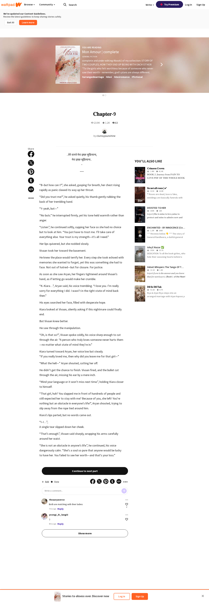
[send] (124, 490)
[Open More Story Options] (31, 198)
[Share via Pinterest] (31, 171)
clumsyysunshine (105, 135)
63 (116, 122)
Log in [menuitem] (188, 4)
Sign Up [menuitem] (200, 4)
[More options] (126, 500)
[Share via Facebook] (31, 154)
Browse (28, 4)
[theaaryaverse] (44, 501)
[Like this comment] (126, 504)
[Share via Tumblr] (31, 180)
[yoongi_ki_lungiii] (44, 516)
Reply (60, 508)
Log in (121, 596)
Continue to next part (85, 471)
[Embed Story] (31, 189)
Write (149, 4)
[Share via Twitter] (31, 163)
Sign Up (140, 596)
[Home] (11, 4)
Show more (85, 533)
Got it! (10, 22)
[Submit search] (65, 4)
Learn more (28, 22)
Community (46, 4)
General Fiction (89, 56)
